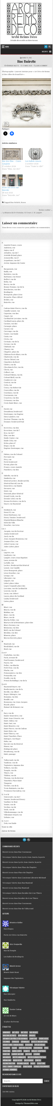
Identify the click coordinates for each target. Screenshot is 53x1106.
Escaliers (6, 1048)
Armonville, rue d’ (11, 258)
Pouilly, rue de (10, 678)
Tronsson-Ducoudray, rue (14, 791)
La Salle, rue (9, 563)
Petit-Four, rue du (11, 668)
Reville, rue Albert (11, 692)
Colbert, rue (9, 372)
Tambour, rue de (11, 763)
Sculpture (41, 1063)
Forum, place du (10, 465)
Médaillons (7, 1060)
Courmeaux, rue (10, 395)
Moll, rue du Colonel (12, 630)
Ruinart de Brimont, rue (13, 707)
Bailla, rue (8, 272)
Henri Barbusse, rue (12, 515)
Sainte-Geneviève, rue (13, 716)
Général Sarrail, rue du (13, 483)
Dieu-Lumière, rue (11, 417)
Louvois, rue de (10, 591)
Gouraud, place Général (13, 494)
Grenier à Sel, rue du (12, 499)
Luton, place (9, 601)
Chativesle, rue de (11, 357)
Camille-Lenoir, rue (12, 311)
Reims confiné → (45, 210)
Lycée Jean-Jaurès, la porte (33, 857)
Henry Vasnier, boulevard (14, 517)
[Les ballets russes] (35, 154)
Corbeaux (15, 1041)
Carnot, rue (8, 329)
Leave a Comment (41, 65)
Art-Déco (15, 1032)
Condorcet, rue (10, 380)
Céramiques (25, 1041)
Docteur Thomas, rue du (14, 419)
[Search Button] (49, 46)
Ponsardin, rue (10, 676)
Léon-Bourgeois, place (13, 570)
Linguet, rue (9, 581)
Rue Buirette (26, 61)
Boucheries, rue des (12, 290)
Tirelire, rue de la (11, 786)
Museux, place (10, 635)
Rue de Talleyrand (25, 909)
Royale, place (9, 705)
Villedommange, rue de (13, 812)
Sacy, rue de (9, 713)
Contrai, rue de (10, 382)
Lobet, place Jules (11, 583)
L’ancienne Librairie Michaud (34, 878)
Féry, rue (7, 459)
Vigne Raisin (27, 1066)
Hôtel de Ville (9, 523)
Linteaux (29, 1054)
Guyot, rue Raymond (12, 504)
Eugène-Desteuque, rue (14, 448)
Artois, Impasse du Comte (14, 263)
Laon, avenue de (10, 560)
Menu (7, 46)
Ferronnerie (38, 1048)
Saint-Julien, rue (10, 721)
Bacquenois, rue (10, 269)
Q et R (4, 684)
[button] (45, 51)
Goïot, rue (8, 491)
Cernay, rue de (10, 344)
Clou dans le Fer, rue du (13, 367)
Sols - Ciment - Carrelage (12, 1066)
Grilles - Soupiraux (38, 1051)
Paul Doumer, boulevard (14, 660)
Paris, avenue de (10, 658)
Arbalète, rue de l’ (11, 253)
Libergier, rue (10, 578)
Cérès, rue (8, 339)
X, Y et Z (5, 821)
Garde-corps (16, 1051)
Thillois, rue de (10, 775)
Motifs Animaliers (19, 1057)
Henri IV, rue (9, 512)
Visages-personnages (41, 1066)
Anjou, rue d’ (9, 250)
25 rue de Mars (10, 1016)
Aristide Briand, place (13, 255)
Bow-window (22, 1035)
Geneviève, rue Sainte (13, 486)
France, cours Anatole (13, 467)
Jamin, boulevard (11, 534)
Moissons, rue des (11, 628)
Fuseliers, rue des (11, 470)
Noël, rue (8, 649)
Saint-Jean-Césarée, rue (14, 718)
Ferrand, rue (9, 457)
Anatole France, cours (13, 245)
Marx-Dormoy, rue (11, 625)
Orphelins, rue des (11, 655)
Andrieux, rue (9, 248)
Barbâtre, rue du (10, 274)
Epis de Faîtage (40, 1045)
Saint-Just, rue (10, 723)
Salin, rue (8, 741)
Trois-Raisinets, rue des (14, 788)
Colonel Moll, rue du (12, 377)
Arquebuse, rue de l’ (12, 260)
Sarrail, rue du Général (13, 744)
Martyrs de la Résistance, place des (18, 623)
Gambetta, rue (9, 478)
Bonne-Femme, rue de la (14, 287)
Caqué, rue (8, 316)
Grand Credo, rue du (12, 496)
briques (32, 1035)
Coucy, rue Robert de (12, 388)
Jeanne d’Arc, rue (11, 541)
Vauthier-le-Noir (11, 802)
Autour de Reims (8, 831)
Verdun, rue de (10, 807)
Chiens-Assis (43, 1038)
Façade (14, 1048)
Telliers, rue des (10, 768)
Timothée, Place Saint (13, 781)
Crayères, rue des (11, 398)
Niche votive (17, 1060)
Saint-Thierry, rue (11, 734)
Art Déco (24, 1032)
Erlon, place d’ (10, 443)
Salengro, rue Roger (12, 739)
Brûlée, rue (8, 300)
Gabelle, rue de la (11, 476)
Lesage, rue (9, 576)
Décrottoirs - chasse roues (13, 1045)
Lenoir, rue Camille (12, 568)
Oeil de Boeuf (28, 1060)
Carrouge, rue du (11, 331)
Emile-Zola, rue (10, 441)
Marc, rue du (9, 615)
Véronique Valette (12, 65)
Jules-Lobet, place (11, 547)
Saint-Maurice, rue (11, 726)
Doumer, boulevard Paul (14, 422)
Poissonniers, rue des (13, 673)
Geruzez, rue (9, 488)
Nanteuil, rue (9, 644)
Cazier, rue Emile (11, 334)
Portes (38, 1060)
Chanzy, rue (9, 349)
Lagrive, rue (9, 553)
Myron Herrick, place (13, 638)
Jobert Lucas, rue (11, 544)
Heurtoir (6, 1054)
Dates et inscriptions (39, 1041)
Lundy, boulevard (11, 599)
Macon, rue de (10, 610)
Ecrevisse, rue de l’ (12, 430)
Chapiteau (33, 1038)
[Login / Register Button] (45, 46)
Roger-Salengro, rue (12, 694)
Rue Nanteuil (27, 883)
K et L (4, 550)
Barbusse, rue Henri (12, 277)
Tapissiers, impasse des (14, 765)
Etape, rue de (9, 446)
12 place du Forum (11, 1022)
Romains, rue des (11, 697)
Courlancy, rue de (11, 393)
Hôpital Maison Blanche (13, 520)
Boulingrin (8, 292)
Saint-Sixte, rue (10, 731)
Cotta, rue (8, 385)
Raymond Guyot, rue (12, 687)
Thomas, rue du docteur (14, 778)
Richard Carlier (22, 1063)
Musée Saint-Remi (11, 972)
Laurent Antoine (17, 1054)
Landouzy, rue (10, 555)
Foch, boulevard (10, 462)
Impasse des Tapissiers (13, 978)
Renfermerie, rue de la (13, 689)
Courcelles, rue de (11, 390)
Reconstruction (9, 1063)
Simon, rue (8, 746)
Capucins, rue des (11, 313)
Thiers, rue (8, 773)
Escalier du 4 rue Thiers (32, 893)
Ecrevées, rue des (11, 428)
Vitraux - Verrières (10, 1069)
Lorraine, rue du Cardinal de (15, 588)
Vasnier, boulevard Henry (14, 799)
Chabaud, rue (9, 347)
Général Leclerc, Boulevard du (16, 481)
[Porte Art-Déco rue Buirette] (12, 180)
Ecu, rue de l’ (9, 433)
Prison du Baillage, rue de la (15, 681)
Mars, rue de (9, 617)
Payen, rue (8, 663)
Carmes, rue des (10, 324)
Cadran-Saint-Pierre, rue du (15, 308)
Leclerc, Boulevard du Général (16, 565)
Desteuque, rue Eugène (13, 414)
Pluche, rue (8, 670)
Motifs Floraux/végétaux (37, 1057)
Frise (46, 1048)
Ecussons (28, 1045)
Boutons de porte (9, 1035)
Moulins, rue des (11, 633)
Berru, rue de (9, 284)
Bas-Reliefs (15, 202)
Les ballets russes (33, 161)
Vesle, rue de (9, 810)
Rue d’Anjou (8, 929)
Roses (23, 202)
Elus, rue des (9, 435)
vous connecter (18, 227)
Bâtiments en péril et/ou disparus (15, 1038)
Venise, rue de (10, 805)
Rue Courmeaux (24, 852)
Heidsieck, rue (10, 510)
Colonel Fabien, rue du (13, 375)
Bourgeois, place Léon (13, 295)
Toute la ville (7, 827)
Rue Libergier (9, 994)
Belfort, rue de (10, 279)
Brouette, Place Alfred (13, 297)
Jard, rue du (9, 536)
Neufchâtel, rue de (11, 646)
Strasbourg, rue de (11, 752)
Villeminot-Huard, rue (13, 815)
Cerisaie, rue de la (11, 342)
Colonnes (6, 1041)
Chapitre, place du (11, 352)
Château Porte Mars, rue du (15, 354)
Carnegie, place (10, 326)
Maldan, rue (9, 612)
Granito (26, 1051)
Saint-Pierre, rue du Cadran (15, 729)
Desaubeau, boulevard (13, 412)
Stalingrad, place (11, 749)
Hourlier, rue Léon (11, 525)
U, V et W (5, 794)
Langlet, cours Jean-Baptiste (16, 558)
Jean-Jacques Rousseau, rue (15, 539)
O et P (4, 653)
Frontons (6, 1051)
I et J (4, 529)
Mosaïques (7, 1057)
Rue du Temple (10, 951)
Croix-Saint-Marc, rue (13, 403)
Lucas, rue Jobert (11, 593)
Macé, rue (8, 607)
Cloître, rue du (10, 365)
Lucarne (36, 1054)
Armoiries (6, 1032)
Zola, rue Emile (10, 823)
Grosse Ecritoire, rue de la (15, 501)
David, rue (8, 409)
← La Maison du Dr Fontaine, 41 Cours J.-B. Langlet (21, 213)
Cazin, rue (8, 336)
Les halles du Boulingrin (14, 957)
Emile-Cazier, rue (11, 438)
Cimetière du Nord (11, 362)
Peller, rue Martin (11, 665)
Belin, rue (8, 282)
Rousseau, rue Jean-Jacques (15, 702)
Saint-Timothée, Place (13, 736)
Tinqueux (8, 783)
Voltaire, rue (9, 817)
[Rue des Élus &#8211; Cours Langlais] (12, 154)
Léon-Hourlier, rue (12, 573)
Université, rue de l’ (12, 797)
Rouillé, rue (8, 699)
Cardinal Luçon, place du (14, 321)
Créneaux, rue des (11, 400)
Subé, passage (10, 754)
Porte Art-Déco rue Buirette (15, 935)
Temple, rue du (10, 770)
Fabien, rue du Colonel (13, 454)
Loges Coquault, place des (14, 586)
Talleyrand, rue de (11, 760)
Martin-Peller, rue (11, 620)
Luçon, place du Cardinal (14, 596)
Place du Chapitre (29, 867)
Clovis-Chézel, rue (11, 359)
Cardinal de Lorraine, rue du (15, 318)
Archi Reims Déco (24, 37)
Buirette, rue (27, 58)
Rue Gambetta (9, 1000)
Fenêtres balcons (25, 1048)
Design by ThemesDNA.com (26, 1103)
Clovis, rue (8, 370)
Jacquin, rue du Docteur (14, 531)
